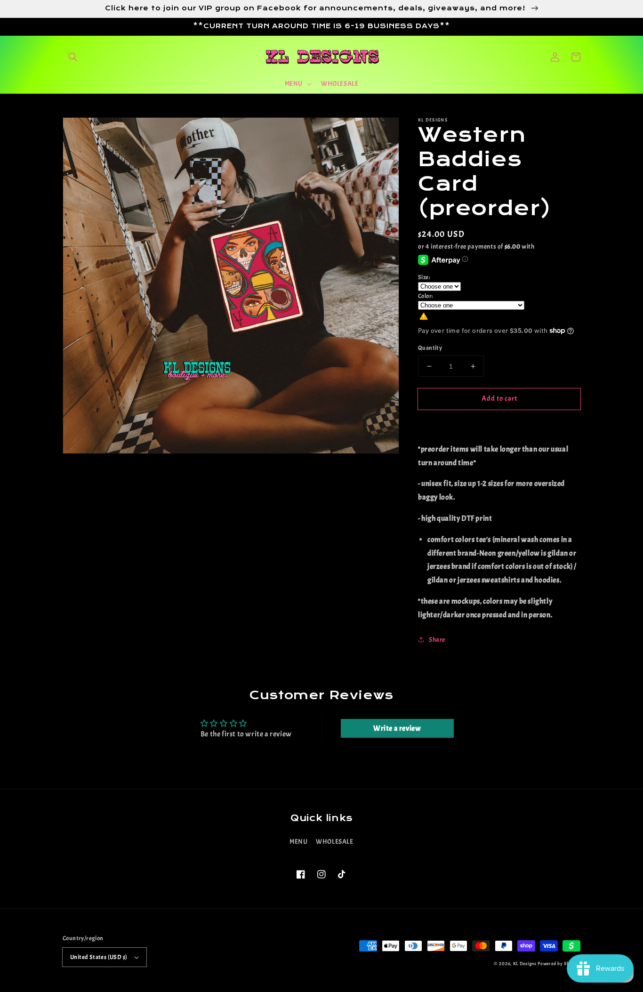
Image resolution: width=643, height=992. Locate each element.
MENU (298, 842)
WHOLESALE (334, 842)
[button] (73, 57)
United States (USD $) (98, 957)
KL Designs (525, 963)
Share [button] (437, 640)
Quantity (430, 348)
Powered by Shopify (559, 963)
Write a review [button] (397, 728)
